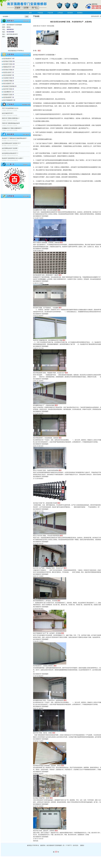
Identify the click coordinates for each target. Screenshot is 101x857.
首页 (30, 13)
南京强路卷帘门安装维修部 (40, 216)
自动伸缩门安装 (7, 78)
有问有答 (70, 13)
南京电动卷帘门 (7, 58)
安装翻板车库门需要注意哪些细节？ (12, 128)
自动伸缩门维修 (7, 81)
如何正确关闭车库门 (7, 113)
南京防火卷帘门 (7, 72)
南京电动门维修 (7, 69)
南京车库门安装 (7, 89)
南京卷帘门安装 (7, 64)
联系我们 (80, 13)
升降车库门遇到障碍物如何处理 (11, 123)
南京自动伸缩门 (7, 75)
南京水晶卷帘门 (7, 83)
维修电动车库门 (7, 67)
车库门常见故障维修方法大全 (10, 108)
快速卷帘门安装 (7, 94)
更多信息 (35, 841)
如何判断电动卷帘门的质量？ (10, 148)
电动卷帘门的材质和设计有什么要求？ (12, 158)
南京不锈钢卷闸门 (8, 100)
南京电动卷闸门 (7, 97)
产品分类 (50, 13)
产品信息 (40, 13)
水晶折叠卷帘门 (7, 92)
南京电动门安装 (7, 61)
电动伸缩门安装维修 (9, 86)
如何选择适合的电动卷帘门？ (10, 153)
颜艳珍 (82, 845)
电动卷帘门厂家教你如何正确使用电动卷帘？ (14, 138)
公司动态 (60, 13)
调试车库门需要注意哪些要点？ (11, 118)
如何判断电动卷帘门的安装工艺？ (11, 143)
